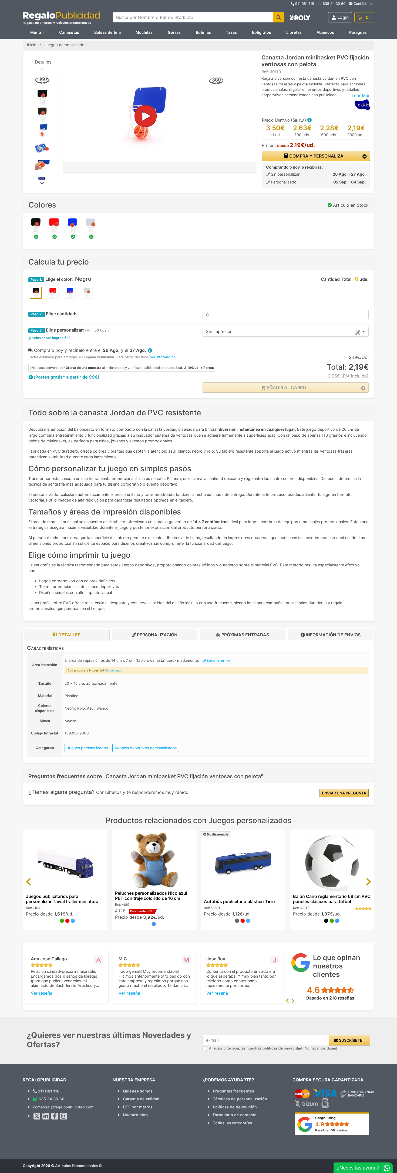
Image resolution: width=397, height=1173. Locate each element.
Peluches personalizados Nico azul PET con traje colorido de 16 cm (151, 895)
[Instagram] (63, 1116)
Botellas (203, 32)
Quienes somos (138, 1091)
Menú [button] (35, 32)
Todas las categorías (232, 1123)
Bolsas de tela (107, 32)
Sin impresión (219, 331)
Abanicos (325, 32)
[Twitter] (37, 1116)
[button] (309, 120)
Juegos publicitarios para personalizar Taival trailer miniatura (62, 899)
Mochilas (144, 32)
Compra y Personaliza (316, 156)
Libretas (294, 32)
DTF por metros (138, 1107)
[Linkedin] (45, 1116)
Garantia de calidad (141, 1099)
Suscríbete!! (351, 1040)
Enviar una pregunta (344, 793)
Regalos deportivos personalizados (146, 748)
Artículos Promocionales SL (79, 1166)
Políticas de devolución (235, 1107)
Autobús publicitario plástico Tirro (239, 901)
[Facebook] (54, 1116)
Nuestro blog (135, 1114)
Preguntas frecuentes (233, 1091)
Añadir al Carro (285, 387)
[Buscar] (278, 17)
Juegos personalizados (87, 748)
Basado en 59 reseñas (331, 1130)
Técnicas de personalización (240, 1099)
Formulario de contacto (235, 1114)
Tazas (231, 32)
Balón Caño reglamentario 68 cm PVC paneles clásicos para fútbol (332, 899)
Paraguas (358, 32)
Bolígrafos (261, 32)
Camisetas (69, 32)
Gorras (174, 32)
